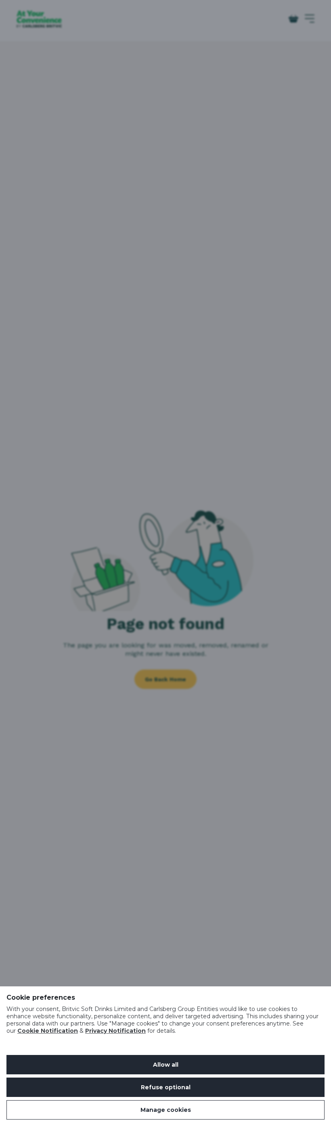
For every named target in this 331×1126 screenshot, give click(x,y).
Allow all (165, 1064)
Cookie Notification (47, 1030)
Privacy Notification (115, 1030)
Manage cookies (165, 1109)
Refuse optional (166, 1087)
